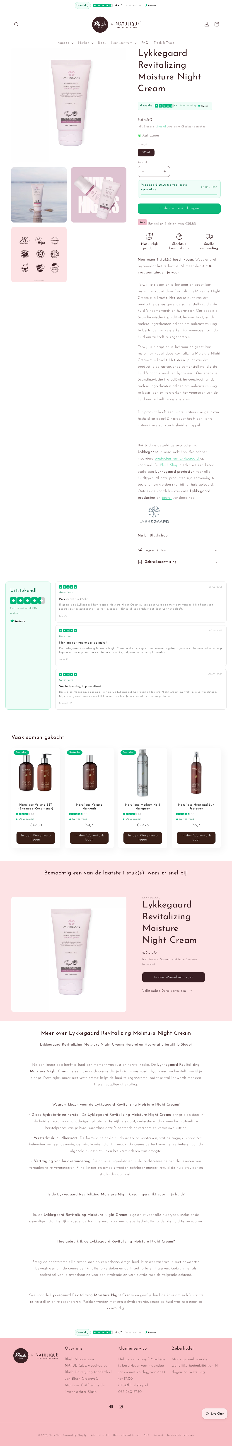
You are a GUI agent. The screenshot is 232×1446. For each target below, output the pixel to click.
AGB (146, 1435)
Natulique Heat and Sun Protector (196, 806)
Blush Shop (169, 465)
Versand (161, 126)
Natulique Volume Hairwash (89, 806)
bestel (167, 498)
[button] (16, 24)
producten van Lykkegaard (177, 458)
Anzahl (142, 162)
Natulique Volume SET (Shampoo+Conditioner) (35, 806)
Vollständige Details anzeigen (164, 991)
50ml (146, 152)
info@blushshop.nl (133, 1385)
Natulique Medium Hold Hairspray (142, 806)
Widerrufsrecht (100, 1435)
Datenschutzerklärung (126, 1435)
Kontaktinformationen (180, 1435)
